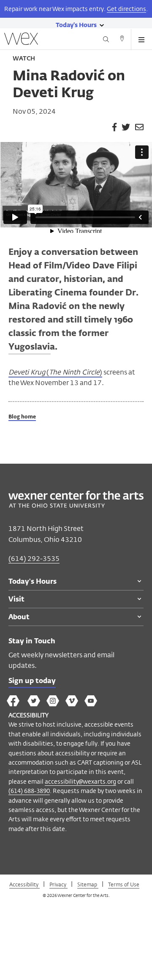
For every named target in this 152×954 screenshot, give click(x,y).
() (55, 372)
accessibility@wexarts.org (80, 781)
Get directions (126, 9)
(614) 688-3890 (29, 791)
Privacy (58, 884)
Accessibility (24, 884)
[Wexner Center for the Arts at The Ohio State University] (76, 505)
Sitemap (87, 884)
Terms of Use (123, 884)
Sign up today (32, 681)
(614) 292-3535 (34, 558)
